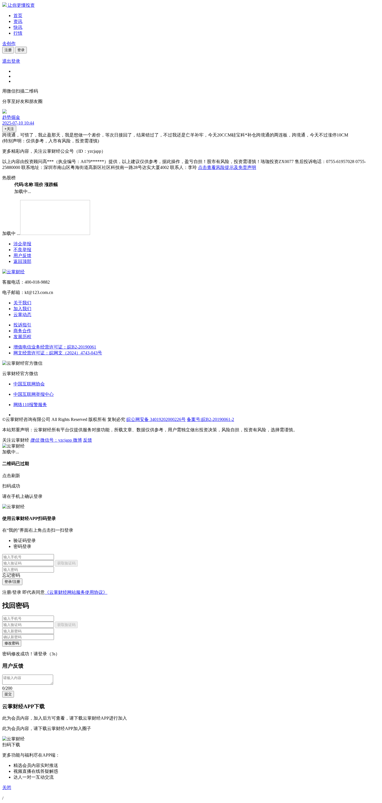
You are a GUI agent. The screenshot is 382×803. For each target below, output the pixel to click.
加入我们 (22, 308)
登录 (21, 50)
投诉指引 (22, 324)
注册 (8, 50)
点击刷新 (11, 475)
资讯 (17, 21)
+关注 (9, 129)
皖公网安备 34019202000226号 (156, 419)
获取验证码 (66, 563)
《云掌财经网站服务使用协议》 (76, 592)
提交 (8, 694)
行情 (17, 33)
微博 (77, 440)
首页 (17, 15)
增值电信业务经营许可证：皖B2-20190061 (54, 347)
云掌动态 (22, 314)
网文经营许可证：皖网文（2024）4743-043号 (57, 352)
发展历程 (22, 336)
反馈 (87, 440)
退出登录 (11, 61)
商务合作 (22, 330)
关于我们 (22, 302)
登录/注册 (12, 582)
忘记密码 (11, 575)
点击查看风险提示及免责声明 (227, 167)
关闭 (6, 787)
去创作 (9, 43)
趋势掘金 (11, 117)
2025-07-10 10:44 (18, 123)
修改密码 (11, 643)
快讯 (17, 27)
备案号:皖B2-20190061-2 (210, 419)
